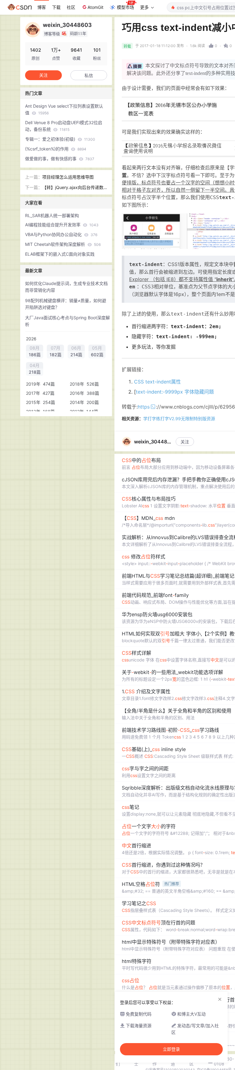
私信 (88, 75)
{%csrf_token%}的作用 (55, 148)
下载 (56, 7)
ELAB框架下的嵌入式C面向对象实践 (60, 254)
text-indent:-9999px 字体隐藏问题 (175, 392)
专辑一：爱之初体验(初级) (60, 139)
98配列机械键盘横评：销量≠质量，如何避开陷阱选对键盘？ (65, 304)
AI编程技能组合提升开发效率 (62, 224)
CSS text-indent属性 (157, 382)
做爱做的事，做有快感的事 (59, 158)
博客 (41, 7)
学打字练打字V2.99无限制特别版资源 (179, 418)
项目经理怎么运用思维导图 (68, 177)
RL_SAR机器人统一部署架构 (52, 215)
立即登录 (171, 1049)
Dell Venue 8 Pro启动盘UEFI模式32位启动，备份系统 (63, 126)
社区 (71, 7)
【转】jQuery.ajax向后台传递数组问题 (72, 188)
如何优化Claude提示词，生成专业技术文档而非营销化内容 (66, 287)
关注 (185, 441)
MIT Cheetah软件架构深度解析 (63, 244)
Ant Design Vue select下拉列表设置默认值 (64, 109)
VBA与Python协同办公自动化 (61, 234)
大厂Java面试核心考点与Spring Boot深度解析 (67, 321)
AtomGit (95, 7)
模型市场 (125, 7)
